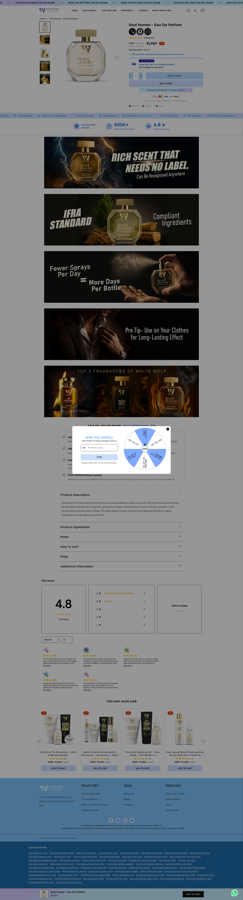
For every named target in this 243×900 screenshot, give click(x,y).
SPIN (99, 457)
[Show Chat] (235, 893)
